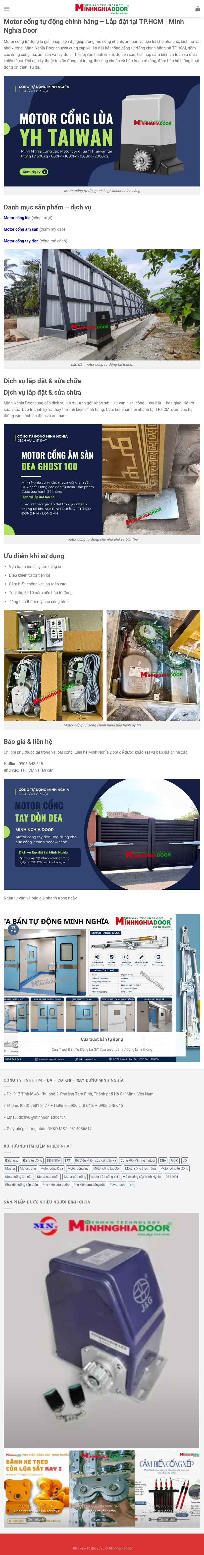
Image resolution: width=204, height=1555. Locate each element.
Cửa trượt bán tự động (102, 1039)
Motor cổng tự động (174, 1168)
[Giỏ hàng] (197, 8)
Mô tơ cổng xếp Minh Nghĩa (142, 1177)
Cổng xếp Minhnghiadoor (138, 1160)
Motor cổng (28, 1168)
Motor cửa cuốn (48, 1177)
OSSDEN (171, 1177)
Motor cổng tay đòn (106, 1168)
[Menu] (7, 8)
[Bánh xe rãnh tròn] (102, 1488)
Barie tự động (32, 1160)
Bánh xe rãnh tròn (102, 1511)
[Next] (197, 1330)
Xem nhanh (36, 1519)
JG (185, 1160)
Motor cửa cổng (75, 1177)
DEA (163, 1160)
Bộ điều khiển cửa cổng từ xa (95, 1160)
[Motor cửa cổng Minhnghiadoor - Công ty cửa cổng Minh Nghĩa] (102, 8)
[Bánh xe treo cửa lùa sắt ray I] (36, 1488)
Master (10, 1168)
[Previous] (6, 1330)
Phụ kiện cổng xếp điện (21, 1185)
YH (131, 1185)
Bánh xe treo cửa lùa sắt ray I (36, 1511)
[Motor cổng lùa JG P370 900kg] (101, 1330)
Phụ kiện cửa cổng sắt (89, 1185)
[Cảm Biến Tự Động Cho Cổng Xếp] (167, 1488)
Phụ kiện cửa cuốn (56, 1185)
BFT (67, 1160)
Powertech (117, 1185)
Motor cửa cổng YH (104, 1177)
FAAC (174, 1160)
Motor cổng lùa (78, 1168)
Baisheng (11, 1160)
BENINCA (53, 1160)
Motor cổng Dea (52, 1168)
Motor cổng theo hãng (140, 1168)
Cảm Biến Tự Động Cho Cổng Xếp (167, 1511)
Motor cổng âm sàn (18, 1177)
